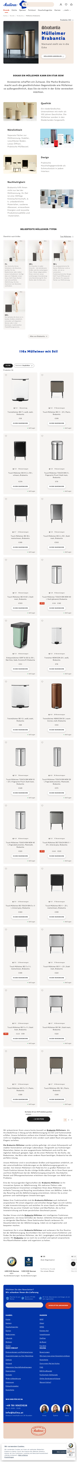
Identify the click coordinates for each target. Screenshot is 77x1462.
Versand (9, 1363)
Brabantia (51, 1130)
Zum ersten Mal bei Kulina (50, 1363)
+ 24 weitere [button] (38, 1119)
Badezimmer (10, 1334)
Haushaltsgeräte (12, 1327)
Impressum (10, 1382)
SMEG (42, 1327)
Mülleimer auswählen (53, 56)
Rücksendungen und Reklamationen (19, 1352)
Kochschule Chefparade (49, 1375)
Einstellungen (9, 1457)
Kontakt (9, 1375)
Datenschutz (10, 1371)
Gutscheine (10, 1390)
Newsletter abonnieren (58, 1305)
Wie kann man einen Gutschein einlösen (55, 1356)
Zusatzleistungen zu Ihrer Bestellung (19, 1356)
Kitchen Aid (44, 1331)
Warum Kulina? (45, 1382)
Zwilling (42, 1338)
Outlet (8, 1346)
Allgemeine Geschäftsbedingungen (19, 1367)
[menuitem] (6, 10)
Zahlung (9, 1360)
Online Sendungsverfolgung (50, 1378)
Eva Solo (43, 1346)
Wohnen (9, 1342)
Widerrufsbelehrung (13, 1378)
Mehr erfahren (23, 1455)
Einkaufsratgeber (12, 1386)
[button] (38, 366)
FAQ (41, 1367)
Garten (8, 1331)
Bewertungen (45, 1352)
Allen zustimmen (62, 1452)
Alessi (42, 1323)
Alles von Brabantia (37, 336)
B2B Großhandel (46, 1371)
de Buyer (43, 1342)
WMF (41, 1319)
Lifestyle (9, 1338)
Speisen (9, 1323)
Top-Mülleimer (65, 236)
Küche (8, 1319)
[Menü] (74, 1443)
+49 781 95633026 (16, 1405)
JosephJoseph (45, 1334)
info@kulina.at (14, 1413)
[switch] (71, 1455)
